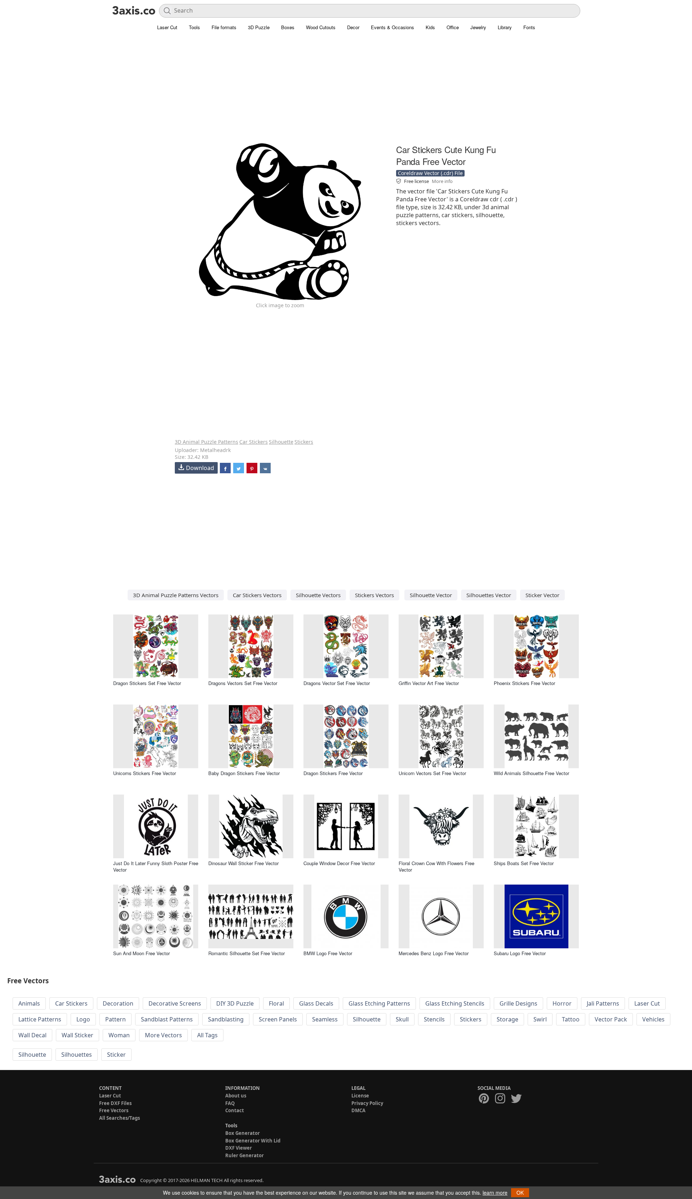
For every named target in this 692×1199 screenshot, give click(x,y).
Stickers (303, 441)
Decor (353, 27)
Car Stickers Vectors (257, 595)
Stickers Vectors (374, 595)
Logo (83, 1019)
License (360, 1095)
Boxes (287, 27)
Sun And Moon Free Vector (141, 953)
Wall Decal (32, 1035)
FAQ (230, 1103)
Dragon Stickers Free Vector (333, 773)
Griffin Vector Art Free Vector (429, 683)
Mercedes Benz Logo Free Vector (434, 953)
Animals (29, 1003)
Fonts (529, 27)
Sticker (116, 1055)
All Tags (207, 1035)
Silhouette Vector (431, 595)
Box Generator (242, 1133)
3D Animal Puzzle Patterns (206, 441)
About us (235, 1095)
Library (505, 27)
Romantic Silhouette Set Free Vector (246, 953)
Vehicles (653, 1019)
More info (442, 181)
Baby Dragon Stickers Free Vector (244, 773)
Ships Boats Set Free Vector (524, 863)
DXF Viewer (238, 1148)
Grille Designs (518, 1003)
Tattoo (571, 1019)
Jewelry (478, 27)
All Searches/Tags (119, 1118)
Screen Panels (278, 1019)
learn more (495, 1192)
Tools (194, 27)
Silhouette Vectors (318, 595)
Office (453, 27)
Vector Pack (611, 1019)
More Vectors (163, 1035)
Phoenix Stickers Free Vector (524, 683)
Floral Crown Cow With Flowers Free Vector (436, 866)
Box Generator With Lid (252, 1140)
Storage (507, 1019)
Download (200, 468)
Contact (234, 1110)
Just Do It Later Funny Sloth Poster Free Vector (155, 866)
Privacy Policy (367, 1103)
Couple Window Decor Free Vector (339, 863)
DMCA (358, 1110)
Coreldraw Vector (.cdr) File (430, 173)
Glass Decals (316, 1003)
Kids (430, 27)
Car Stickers (253, 441)
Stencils (434, 1019)
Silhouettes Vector (488, 595)
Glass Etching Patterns (379, 1003)
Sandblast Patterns (167, 1019)
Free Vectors (113, 1110)
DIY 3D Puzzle (235, 1003)
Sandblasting (226, 1019)
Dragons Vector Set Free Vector (336, 683)
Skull (402, 1019)
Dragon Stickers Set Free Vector (147, 683)
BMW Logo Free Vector (327, 953)
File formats (224, 27)
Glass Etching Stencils (454, 1003)
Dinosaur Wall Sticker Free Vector (243, 863)
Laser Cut (167, 27)
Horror (562, 1003)
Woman (119, 1035)
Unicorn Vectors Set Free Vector (432, 773)
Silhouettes (76, 1055)
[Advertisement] (346, 91)
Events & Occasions (392, 27)
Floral (276, 1003)
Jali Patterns (603, 1003)
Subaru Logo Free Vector (520, 953)
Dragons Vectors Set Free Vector (242, 683)
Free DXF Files (115, 1103)
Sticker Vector (542, 595)
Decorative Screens (174, 1003)
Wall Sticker (77, 1035)
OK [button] (520, 1192)
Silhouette (281, 441)
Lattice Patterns (39, 1019)
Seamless (325, 1019)
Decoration (118, 1003)
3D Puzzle (259, 27)
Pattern (115, 1019)
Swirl (540, 1019)
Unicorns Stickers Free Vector (144, 773)
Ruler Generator (244, 1155)
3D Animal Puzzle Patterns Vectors (175, 595)
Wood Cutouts (321, 27)
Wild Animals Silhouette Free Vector (531, 773)
